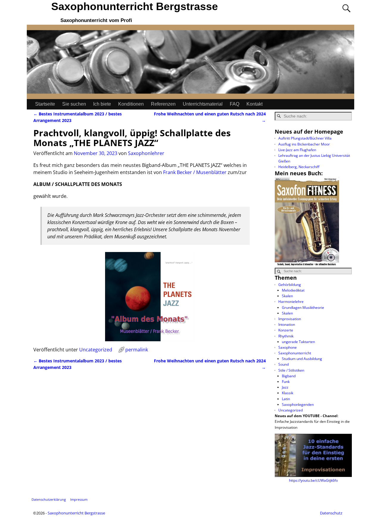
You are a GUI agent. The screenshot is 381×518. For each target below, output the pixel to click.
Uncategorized (95, 349)
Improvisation (289, 318)
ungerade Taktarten (298, 341)
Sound (283, 364)
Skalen (287, 295)
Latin (286, 398)
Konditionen (131, 104)
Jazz (285, 387)
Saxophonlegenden (298, 404)
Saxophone (287, 347)
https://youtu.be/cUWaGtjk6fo (313, 480)
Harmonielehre (291, 301)
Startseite (45, 104)
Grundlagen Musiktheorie (303, 307)
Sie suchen (74, 104)
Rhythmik (285, 336)
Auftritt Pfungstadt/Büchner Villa (305, 138)
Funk (286, 381)
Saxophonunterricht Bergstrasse (134, 6)
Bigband (289, 375)
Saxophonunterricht (294, 353)
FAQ (234, 104)
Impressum (79, 499)
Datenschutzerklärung (49, 499)
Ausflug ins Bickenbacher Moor (304, 144)
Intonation (286, 324)
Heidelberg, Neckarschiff (298, 166)
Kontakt (254, 104)
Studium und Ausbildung (302, 358)
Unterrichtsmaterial (203, 104)
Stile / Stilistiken (291, 370)
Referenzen (163, 104)
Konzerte (285, 330)
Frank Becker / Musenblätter (195, 172)
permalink (136, 349)
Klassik (287, 392)
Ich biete (102, 104)
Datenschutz (331, 513)
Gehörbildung (289, 284)
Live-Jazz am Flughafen (297, 149)
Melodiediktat (293, 290)
